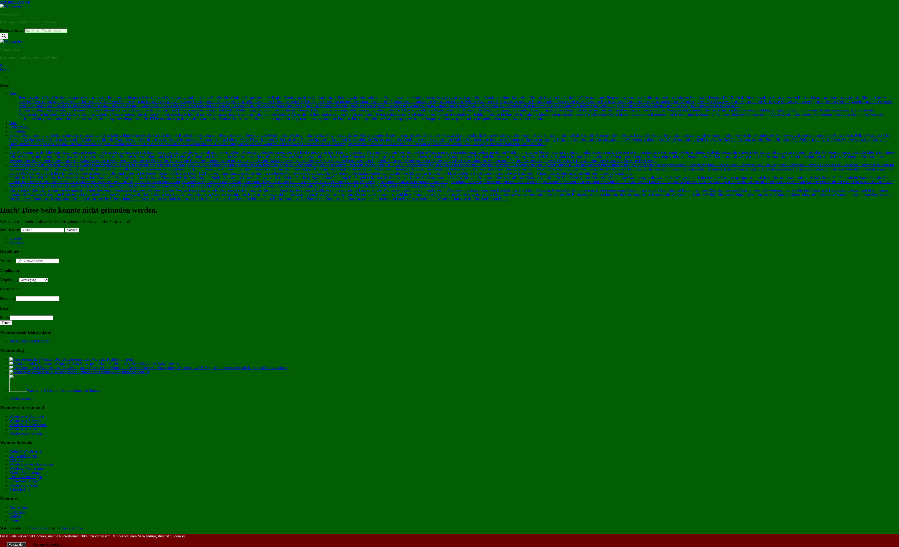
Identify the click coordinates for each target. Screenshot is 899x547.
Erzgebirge (17, 131)
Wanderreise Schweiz (25, 421)
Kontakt (15, 516)
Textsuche (7, 261)
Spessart (449, 139)
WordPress (39, 528)
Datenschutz (18, 508)
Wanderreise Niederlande (28, 425)
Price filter (7, 298)
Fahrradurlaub (19, 490)
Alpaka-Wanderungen (25, 477)
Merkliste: (16, 242)
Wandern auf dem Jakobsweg (31, 464)
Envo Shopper (72, 528)
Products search (12, 30)
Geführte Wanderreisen (26, 452)
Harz (13, 123)
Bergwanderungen (23, 456)
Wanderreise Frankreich (26, 433)
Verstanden (16, 544)
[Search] (4, 36)
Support (15, 238)
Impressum (17, 512)
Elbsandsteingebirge (451, 169)
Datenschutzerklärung (50, 544)
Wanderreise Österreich (26, 416)
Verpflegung (9, 280)
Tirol (12, 148)
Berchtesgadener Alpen (456, 102)
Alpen (13, 93)
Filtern (6, 323)
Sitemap (15, 520)
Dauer (4, 318)
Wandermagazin (21, 398)
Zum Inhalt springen (15, 2)
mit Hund (16, 460)
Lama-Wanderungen (24, 481)
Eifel (452, 156)
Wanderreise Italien (23, 429)
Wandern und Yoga (23, 485)
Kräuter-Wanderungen (25, 473)
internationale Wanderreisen (29, 341)
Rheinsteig (451, 194)
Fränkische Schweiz (451, 182)
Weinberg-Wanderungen (27, 468)
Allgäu (451, 114)
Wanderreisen (10, 14)
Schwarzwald (19, 127)
